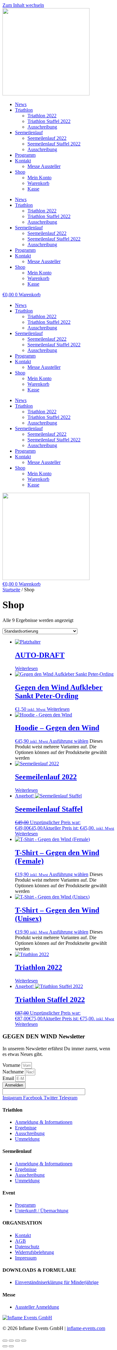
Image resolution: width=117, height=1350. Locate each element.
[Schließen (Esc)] (23, 1341)
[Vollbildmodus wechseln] (11, 1341)
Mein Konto (39, 177)
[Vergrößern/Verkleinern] (4, 1341)
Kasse (33, 188)
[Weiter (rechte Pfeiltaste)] (11, 1346)
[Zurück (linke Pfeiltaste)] (4, 1346)
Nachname (13, 1071)
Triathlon (24, 110)
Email (8, 1078)
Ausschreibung (42, 127)
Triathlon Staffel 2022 (49, 121)
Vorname (12, 1065)
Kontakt (23, 160)
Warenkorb (38, 183)
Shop (20, 172)
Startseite (11, 589)
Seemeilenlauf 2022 (46, 138)
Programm (25, 155)
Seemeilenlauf (29, 132)
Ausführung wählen (68, 741)
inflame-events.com (86, 1328)
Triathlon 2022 (41, 115)
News (21, 104)
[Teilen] (17, 1341)
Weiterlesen (26, 668)
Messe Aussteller (44, 166)
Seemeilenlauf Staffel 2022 (53, 143)
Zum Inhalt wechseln (23, 5)
